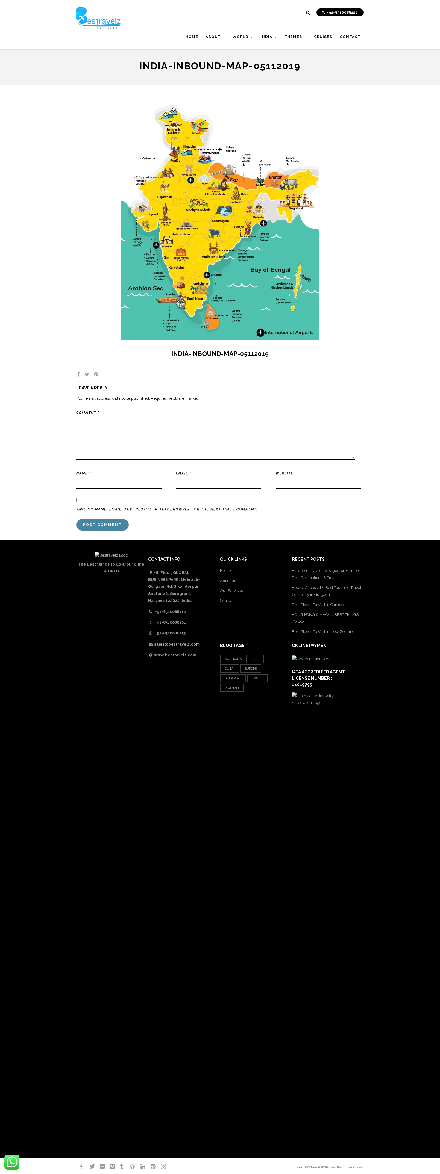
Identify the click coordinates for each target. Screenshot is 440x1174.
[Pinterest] (151, 1167)
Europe (251, 668)
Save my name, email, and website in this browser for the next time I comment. (166, 509)
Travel (257, 678)
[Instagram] (161, 1167)
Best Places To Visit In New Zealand (323, 631)
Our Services (231, 590)
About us (228, 580)
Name (83, 473)
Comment (87, 413)
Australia (233, 659)
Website (284, 473)
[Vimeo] (110, 1167)
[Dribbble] (130, 1167)
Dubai (229, 668)
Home (225, 570)
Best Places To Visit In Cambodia (320, 604)
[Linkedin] (140, 1167)
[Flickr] (100, 1167)
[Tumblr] (120, 1167)
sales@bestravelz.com (177, 644)
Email (183, 473)
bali (255, 659)
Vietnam (232, 687)
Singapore (233, 678)
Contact (226, 600)
